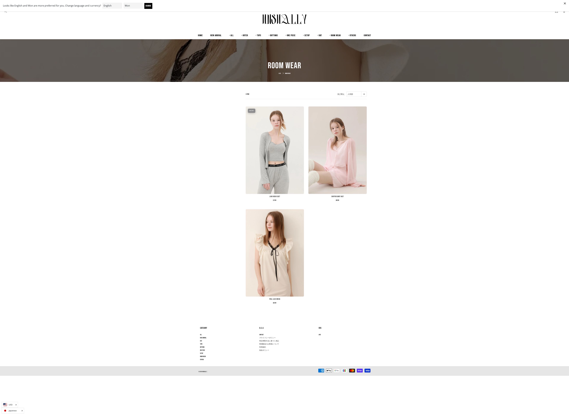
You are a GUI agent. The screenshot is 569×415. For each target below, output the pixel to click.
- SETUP (306, 35)
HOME (200, 35)
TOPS (201, 344)
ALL (201, 335)
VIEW (274, 150)
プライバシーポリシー (267, 338)
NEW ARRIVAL (216, 35)
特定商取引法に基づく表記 (269, 341)
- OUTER (244, 35)
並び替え (341, 94)
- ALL (231, 35)
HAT (201, 341)
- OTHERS (352, 35)
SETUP (201, 353)
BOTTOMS (202, 347)
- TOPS (258, 35)
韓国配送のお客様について (269, 344)
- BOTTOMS (273, 35)
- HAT (319, 35)
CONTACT (367, 35)
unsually (204, 372)
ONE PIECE (202, 350)
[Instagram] (320, 340)
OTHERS (202, 360)
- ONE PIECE (290, 35)
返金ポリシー (264, 350)
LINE (320, 335)
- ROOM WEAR (335, 35)
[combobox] (356, 94)
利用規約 (262, 347)
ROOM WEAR (203, 356)
